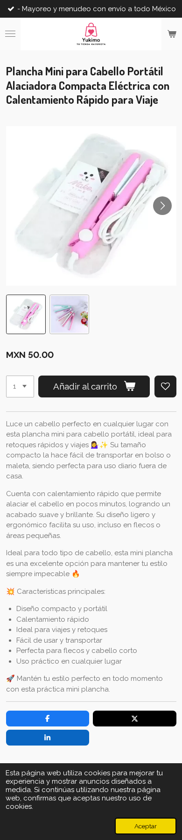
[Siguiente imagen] (162, 205)
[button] (26, 314)
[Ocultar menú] (10, 34)
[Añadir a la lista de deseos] (165, 386)
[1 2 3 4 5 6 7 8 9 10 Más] (20, 386)
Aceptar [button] (145, 826)
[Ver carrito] (171, 34)
